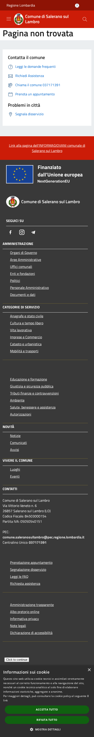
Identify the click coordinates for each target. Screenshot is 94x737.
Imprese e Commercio (26, 337)
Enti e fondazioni (22, 273)
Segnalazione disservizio (28, 569)
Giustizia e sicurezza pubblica (31, 386)
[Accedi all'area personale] (77, 5)
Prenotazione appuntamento (31, 562)
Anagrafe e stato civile (26, 316)
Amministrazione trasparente (32, 604)
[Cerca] (84, 19)
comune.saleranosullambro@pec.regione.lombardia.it (43, 537)
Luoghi (15, 469)
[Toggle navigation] (8, 18)
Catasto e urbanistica (26, 344)
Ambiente (17, 400)
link (5, 700)
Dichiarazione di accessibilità (31, 632)
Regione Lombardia (21, 5)
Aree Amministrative (25, 259)
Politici (15, 280)
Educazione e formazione (28, 379)
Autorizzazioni (20, 414)
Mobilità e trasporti (24, 351)
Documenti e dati (22, 294)
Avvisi (14, 449)
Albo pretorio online (24, 611)
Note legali (18, 625)
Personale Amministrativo (29, 287)
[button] (47, 729)
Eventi (15, 476)
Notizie (15, 435)
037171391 (38, 542)
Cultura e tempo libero (26, 323)
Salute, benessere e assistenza (33, 407)
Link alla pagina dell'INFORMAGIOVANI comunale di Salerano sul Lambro (47, 148)
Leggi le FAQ (19, 576)
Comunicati (18, 442)
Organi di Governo (23, 252)
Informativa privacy (24, 618)
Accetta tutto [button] (47, 709)
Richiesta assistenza (25, 583)
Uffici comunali (21, 266)
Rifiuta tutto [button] (47, 720)
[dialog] (47, 701)
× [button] (89, 670)
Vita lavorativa (21, 330)
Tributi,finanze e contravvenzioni (34, 393)
